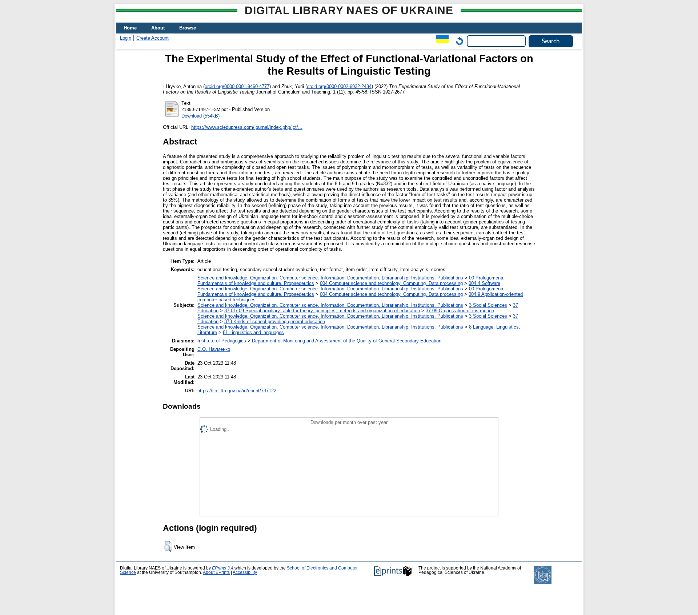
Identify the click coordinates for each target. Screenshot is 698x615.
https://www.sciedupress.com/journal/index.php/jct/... (246, 127)
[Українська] (440, 41)
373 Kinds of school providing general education (274, 321)
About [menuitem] (158, 28)
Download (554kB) (200, 116)
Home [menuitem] (130, 28)
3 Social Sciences (488, 305)
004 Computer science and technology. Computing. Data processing (391, 283)
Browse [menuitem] (187, 28)
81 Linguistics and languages (253, 332)
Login (125, 38)
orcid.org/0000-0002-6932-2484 (339, 86)
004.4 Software (484, 283)
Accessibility (245, 572)
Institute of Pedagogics (221, 341)
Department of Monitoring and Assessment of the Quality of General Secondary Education (346, 341)
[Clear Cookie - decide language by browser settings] (457, 41)
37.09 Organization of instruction (460, 310)
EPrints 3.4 (222, 568)
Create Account (152, 38)
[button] (168, 546)
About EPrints (216, 572)
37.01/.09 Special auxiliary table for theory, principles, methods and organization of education (322, 310)
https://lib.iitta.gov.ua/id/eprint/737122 (236, 390)
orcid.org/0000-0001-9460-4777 (237, 86)
